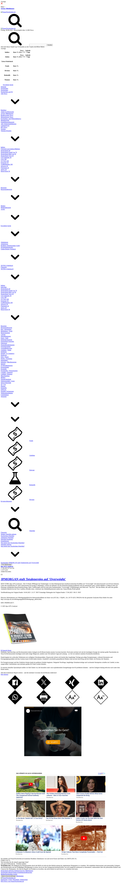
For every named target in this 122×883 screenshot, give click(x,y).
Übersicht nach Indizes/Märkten (10, 149)
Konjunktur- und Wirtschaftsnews (11, 119)
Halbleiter (4, 352)
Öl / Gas (3, 384)
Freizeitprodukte (6, 346)
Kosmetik (4, 369)
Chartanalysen (5, 125)
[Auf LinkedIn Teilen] (101, 689)
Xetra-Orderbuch (15, 871)
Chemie (3, 334)
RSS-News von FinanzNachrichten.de (12, 881)
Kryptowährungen (6, 501)
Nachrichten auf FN (7, 92)
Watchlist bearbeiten (7, 539)
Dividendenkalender (7, 247)
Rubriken (3, 110)
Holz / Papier (5, 357)
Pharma (3, 386)
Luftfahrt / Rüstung (6, 374)
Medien (3, 206)
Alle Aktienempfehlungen (8, 124)
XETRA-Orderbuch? (7, 269)
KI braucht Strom (6, 650)
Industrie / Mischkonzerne (8, 362)
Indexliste (4, 287)
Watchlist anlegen (6, 544)
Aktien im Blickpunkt (7, 112)
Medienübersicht (6, 207)
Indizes (3, 147)
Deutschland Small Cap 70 (9, 152)
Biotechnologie (5, 333)
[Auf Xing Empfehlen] (72, 689)
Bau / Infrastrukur (6, 329)
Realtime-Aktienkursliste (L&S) (10, 245)
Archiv (3, 209)
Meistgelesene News (7, 117)
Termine (3, 129)
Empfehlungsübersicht (7, 122)
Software (3, 389)
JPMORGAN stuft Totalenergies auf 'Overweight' (33, 579)
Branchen (4, 188)
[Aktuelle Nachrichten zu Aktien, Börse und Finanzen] (8, 12)
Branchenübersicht (6, 189)
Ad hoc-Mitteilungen (7, 8)
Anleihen (32, 455)
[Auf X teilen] (43, 689)
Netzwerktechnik (6, 383)
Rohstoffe (4, 388)
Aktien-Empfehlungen (19, 872)
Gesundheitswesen (6, 348)
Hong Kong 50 (5, 171)
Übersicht (4, 267)
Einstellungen (5, 541)
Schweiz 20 (4, 166)
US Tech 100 (5, 161)
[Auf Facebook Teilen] (15, 689)
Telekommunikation (7, 393)
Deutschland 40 (5, 150)
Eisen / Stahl (4, 338)
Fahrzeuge (4, 343)
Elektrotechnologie (6, 340)
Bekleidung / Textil (6, 331)
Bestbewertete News (7, 115)
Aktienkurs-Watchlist (7, 537)
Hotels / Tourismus (6, 358)
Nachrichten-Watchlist (7, 536)
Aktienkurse (4, 242)
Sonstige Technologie (7, 391)
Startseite (3, 87)
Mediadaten (20, 876)
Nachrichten (4, 88)
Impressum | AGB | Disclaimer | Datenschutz (14, 879)
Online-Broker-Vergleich (8, 249)
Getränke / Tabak (6, 350)
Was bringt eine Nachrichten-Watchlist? (12, 543)
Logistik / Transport (7, 372)
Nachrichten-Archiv (11, 874)
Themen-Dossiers (6, 131)
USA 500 (3, 159)
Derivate (32, 470)
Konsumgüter (5, 367)
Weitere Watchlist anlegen (8, 534)
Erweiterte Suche (8, 85)
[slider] (3, 573)
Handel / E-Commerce (7, 353)
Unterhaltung (5, 395)
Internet (3, 364)
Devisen (31, 499)
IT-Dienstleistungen (7, 365)
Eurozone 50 (4, 162)
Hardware (4, 355)
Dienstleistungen (6, 336)
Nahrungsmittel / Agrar (8, 381)
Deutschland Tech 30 (7, 156)
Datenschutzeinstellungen (9, 876)
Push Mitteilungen (6, 564)
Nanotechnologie (6, 379)
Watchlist (32, 531)
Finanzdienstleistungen (7, 345)
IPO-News (4, 127)
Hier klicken (4, 674)
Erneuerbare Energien (7, 341)
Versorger (4, 396)
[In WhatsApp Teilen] (15, 704)
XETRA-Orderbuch (7, 265)
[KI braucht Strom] (19, 648)
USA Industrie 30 (6, 157)
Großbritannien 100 (7, 164)
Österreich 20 (5, 168)
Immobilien (4, 360)
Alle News (4, 93)
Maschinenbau (5, 376)
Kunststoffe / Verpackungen (9, 371)
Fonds (31, 441)
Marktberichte (5, 120)
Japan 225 (4, 169)
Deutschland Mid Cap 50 (8, 154)
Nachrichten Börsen (7, 872)
